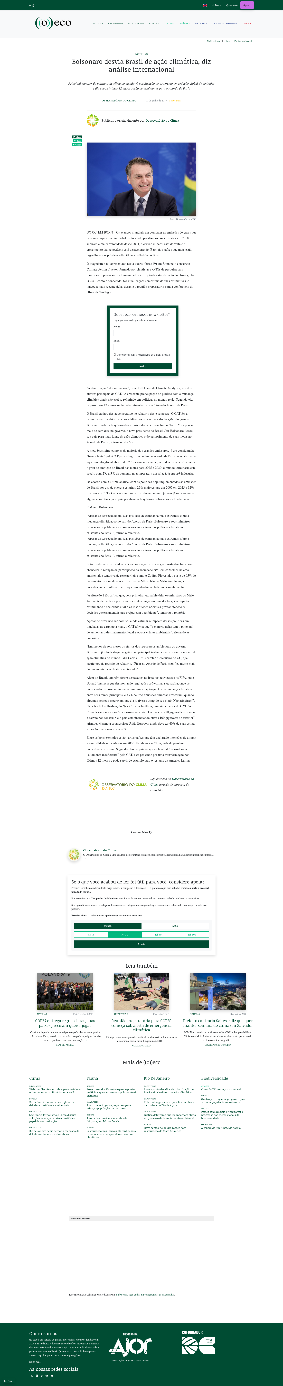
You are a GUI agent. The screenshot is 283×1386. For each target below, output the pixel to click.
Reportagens (115, 23)
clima (78, 140)
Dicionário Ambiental (225, 23)
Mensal (108, 925)
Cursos (247, 23)
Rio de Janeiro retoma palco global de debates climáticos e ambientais (52, 1103)
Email (116, 340)
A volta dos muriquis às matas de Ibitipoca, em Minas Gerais (107, 1119)
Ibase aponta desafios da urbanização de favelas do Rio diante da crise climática (169, 1090)
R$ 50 (158, 934)
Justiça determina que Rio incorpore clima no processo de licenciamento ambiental (170, 1116)
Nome (116, 326)
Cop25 (78, 144)
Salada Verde (136, 23)
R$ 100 (192, 934)
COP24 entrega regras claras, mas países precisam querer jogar (65, 1023)
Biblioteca (201, 23)
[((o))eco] (53, 23)
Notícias (98, 23)
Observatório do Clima (119, 100)
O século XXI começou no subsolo (221, 1089)
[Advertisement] (227, 509)
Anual (175, 925)
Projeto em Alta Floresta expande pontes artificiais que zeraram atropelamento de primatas (112, 1092)
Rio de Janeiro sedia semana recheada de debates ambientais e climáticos (54, 1132)
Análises (185, 23)
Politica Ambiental (243, 41)
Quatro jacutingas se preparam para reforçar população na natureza (109, 1106)
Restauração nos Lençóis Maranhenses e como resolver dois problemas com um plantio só (112, 1134)
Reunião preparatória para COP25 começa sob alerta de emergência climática (141, 1025)
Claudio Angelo (65, 1044)
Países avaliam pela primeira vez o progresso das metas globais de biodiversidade (222, 1115)
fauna (92, 1078)
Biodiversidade (213, 41)
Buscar (218, 5)
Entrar (8, 1380)
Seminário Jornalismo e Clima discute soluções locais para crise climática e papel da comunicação (52, 1118)
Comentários (139, 832)
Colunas (169, 23)
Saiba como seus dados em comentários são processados (145, 1294)
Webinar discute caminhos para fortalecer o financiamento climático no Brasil (55, 1090)
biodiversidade (214, 1078)
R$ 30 (125, 934)
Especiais (154, 23)
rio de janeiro (157, 1078)
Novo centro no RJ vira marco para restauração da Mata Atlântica (165, 1129)
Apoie (247, 5)
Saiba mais (34, 1361)
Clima (227, 41)
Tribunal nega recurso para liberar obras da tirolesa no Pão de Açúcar (169, 1103)
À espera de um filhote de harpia (221, 1128)
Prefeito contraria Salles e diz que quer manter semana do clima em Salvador (218, 1023)
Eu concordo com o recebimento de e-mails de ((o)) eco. (143, 356)
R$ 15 (91, 934)
